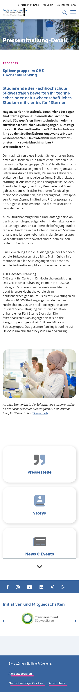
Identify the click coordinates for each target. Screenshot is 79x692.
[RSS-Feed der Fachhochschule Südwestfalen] (63, 587)
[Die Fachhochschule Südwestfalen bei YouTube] (29, 587)
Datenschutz (57, 683)
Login (49, 4)
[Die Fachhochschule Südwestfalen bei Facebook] (8, 587)
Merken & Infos (29, 4)
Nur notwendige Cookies (26, 683)
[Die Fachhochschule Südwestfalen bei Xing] (52, 587)
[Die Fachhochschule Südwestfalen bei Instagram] (18, 587)
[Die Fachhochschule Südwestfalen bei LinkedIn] (41, 587)
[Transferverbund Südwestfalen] (39, 618)
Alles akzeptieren (20, 673)
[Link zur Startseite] (15, 12)
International (68, 4)
